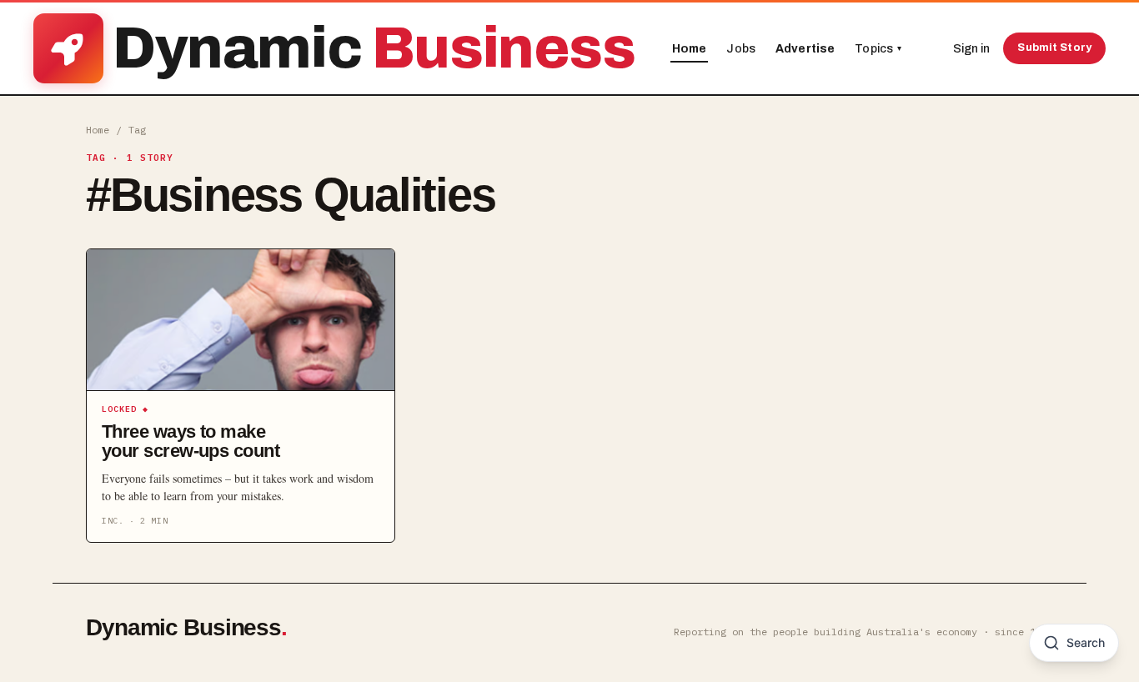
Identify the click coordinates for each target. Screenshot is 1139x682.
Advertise (805, 49)
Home (689, 49)
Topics (878, 49)
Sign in (971, 49)
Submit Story (1054, 47)
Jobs (740, 49)
